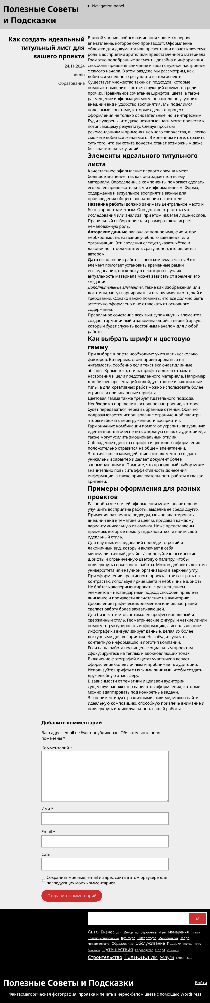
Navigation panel (108, 6)
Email (48, 831)
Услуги (167, 957)
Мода (184, 937)
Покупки (187, 943)
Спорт (160, 949)
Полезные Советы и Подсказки (41, 14)
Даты (119, 932)
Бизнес (107, 932)
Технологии (141, 957)
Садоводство (144, 950)
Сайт (46, 854)
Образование (71, 83)
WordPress (190, 994)
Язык (189, 958)
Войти (201, 982)
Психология (94, 950)
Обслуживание (150, 943)
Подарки (174, 943)
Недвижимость (99, 944)
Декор (128, 932)
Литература (146, 937)
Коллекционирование (103, 938)
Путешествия (117, 949)
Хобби (180, 958)
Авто (93, 931)
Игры (162, 932)
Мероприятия (168, 938)
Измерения (178, 931)
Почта (197, 943)
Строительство (105, 957)
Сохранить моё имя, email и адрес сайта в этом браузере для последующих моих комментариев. (107, 880)
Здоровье (148, 932)
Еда (137, 932)
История (195, 932)
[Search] (197, 918)
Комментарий (56, 748)
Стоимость (173, 950)
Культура (128, 937)
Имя (47, 808)
